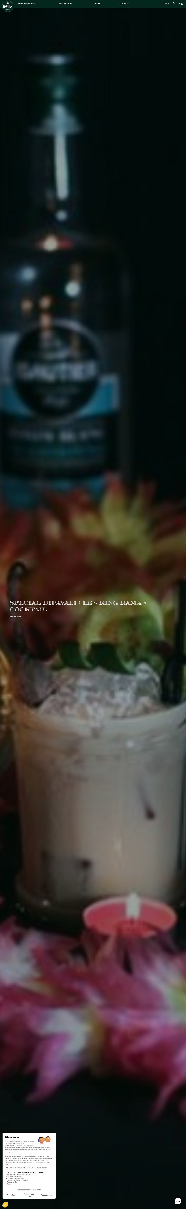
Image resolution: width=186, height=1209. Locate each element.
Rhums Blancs (15, 617)
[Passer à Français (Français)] (182, 3)
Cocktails (97, 4)
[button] (178, 1201)
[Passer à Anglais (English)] (179, 3)
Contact (166, 4)
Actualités (124, 4)
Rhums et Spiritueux (27, 4)
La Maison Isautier (64, 4)
